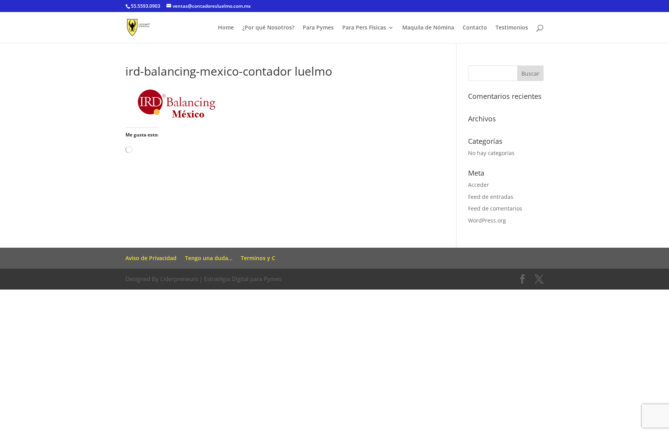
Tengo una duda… (208, 258)
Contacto (475, 28)
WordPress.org (487, 220)
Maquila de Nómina (428, 28)
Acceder (478, 184)
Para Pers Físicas (364, 28)
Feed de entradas (490, 196)
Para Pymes (318, 28)
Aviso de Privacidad (151, 258)
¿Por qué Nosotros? (268, 28)
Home (226, 28)
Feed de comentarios (495, 208)
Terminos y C (258, 258)
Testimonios (512, 28)
